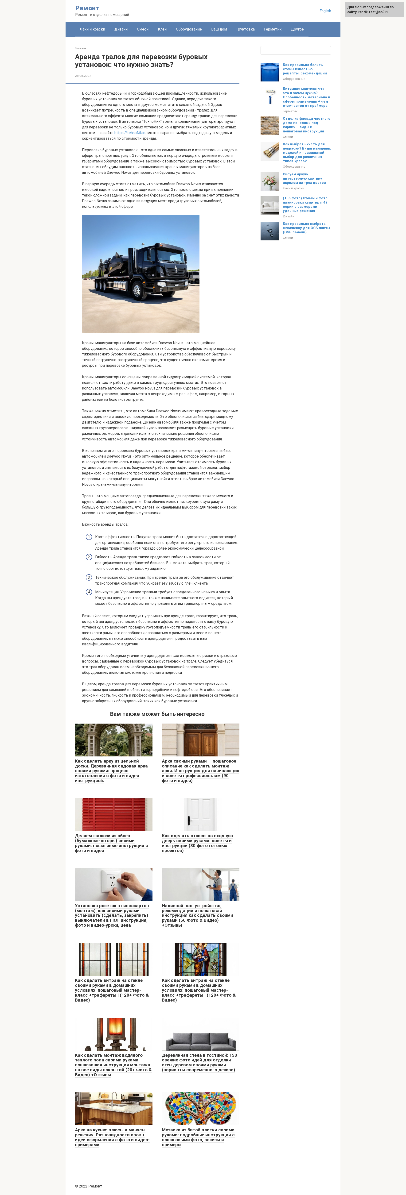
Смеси (142, 29)
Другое (297, 29)
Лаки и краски (92, 29)
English (325, 11)
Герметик (272, 29)
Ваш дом (219, 29)
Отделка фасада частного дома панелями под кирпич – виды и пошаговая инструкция (306, 124)
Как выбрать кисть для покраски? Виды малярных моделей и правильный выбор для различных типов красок (307, 152)
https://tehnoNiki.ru (130, 133)
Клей (162, 29)
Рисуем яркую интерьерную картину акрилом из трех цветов (304, 178)
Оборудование (189, 29)
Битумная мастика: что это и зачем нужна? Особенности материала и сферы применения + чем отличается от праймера (306, 97)
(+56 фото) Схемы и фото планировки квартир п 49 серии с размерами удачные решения (305, 204)
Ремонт (87, 8)
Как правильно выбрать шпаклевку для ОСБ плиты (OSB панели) (306, 228)
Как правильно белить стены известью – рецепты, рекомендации (305, 69)
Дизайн (121, 29)
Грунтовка (245, 29)
